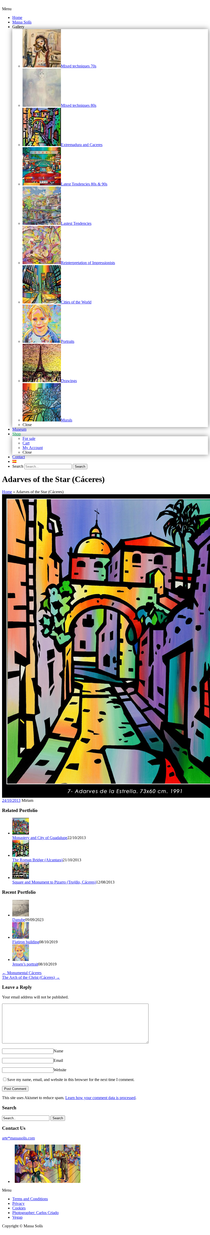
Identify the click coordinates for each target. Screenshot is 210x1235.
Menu (7, 9)
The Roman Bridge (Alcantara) (37, 860)
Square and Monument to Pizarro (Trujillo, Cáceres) (54, 882)
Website (60, 1070)
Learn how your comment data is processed (100, 1098)
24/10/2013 (11, 800)
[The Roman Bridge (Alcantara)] (20, 855)
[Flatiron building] (20, 937)
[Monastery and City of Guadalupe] (20, 833)
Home (7, 492)
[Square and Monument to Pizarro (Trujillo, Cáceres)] (20, 877)
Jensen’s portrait (25, 964)
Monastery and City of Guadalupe (39, 838)
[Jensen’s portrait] (20, 959)
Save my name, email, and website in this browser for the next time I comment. (70, 1079)
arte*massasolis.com (18, 1138)
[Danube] (20, 915)
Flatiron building (25, 942)
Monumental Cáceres (21, 973)
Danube (18, 920)
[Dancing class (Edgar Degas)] (47, 1181)
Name (58, 1051)
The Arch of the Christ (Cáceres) (31, 977)
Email (58, 1060)
